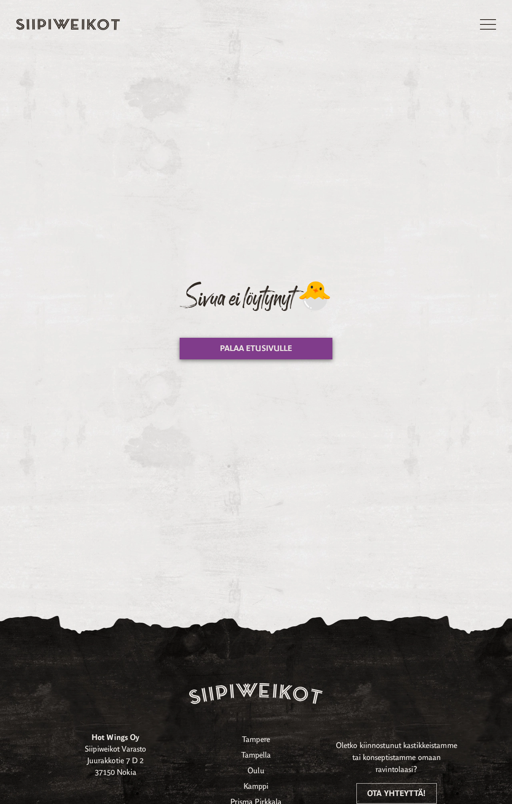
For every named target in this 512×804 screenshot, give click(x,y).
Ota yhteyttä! (396, 793)
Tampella (256, 755)
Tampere (256, 739)
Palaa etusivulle (256, 348)
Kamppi (256, 786)
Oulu (256, 771)
